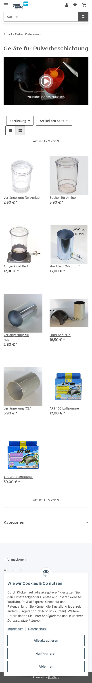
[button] (67, 4)
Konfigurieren (46, 653)
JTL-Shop (53, 677)
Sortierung (18, 121)
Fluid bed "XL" (60, 335)
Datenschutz (37, 629)
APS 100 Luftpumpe (64, 408)
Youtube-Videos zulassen (46, 97)
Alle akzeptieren (46, 640)
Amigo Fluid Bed (16, 266)
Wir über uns (13, 570)
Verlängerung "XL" (17, 408)
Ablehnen (46, 666)
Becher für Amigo (63, 197)
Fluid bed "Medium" (65, 266)
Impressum (15, 629)
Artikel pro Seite (52, 121)
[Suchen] (83, 16)
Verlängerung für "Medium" (16, 337)
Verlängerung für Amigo (22, 197)
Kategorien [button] (14, 522)
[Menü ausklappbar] (6, 3)
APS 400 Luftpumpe (18, 477)
